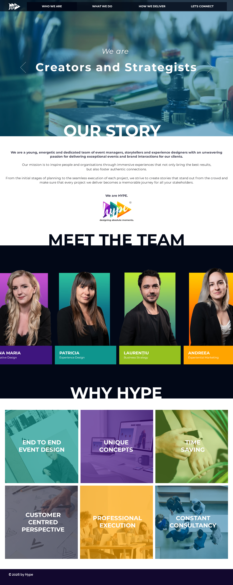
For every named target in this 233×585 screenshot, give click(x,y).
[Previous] (23, 68)
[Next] (210, 68)
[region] (85, 321)
